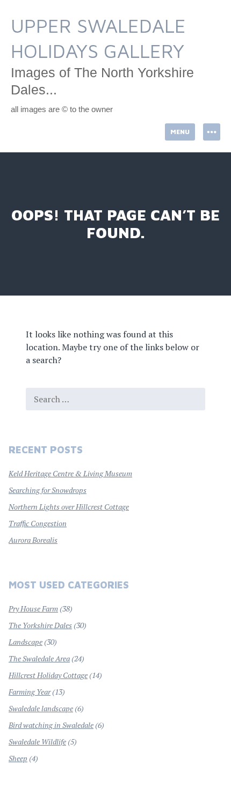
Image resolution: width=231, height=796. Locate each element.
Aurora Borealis (33, 540)
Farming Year (29, 692)
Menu (180, 132)
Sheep (18, 758)
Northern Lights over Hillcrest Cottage (69, 507)
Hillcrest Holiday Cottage (48, 675)
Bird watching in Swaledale (51, 725)
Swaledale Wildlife (37, 741)
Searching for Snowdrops (47, 490)
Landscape (25, 642)
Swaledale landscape (41, 708)
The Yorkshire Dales (40, 625)
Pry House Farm (33, 608)
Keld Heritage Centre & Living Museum (70, 473)
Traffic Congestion (38, 523)
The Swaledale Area (39, 658)
